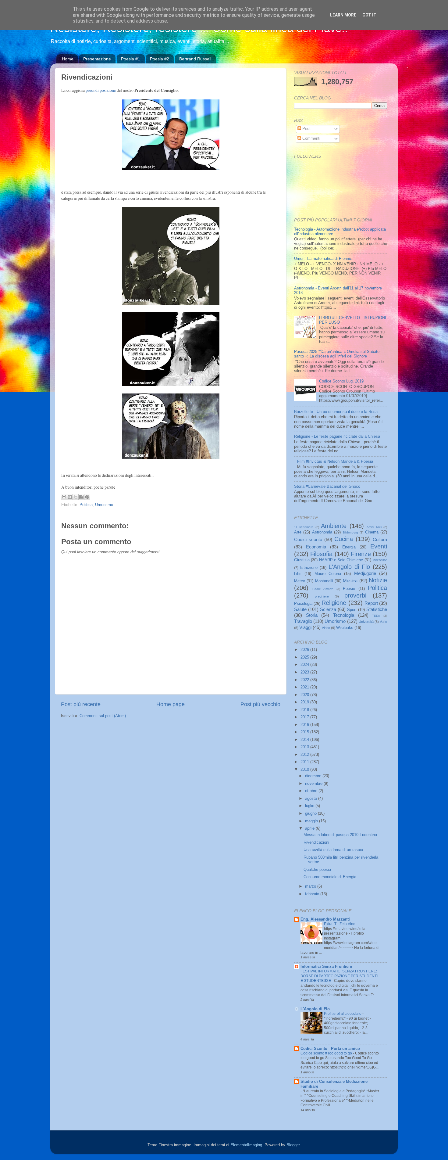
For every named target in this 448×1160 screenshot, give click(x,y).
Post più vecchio (260, 704)
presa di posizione (100, 90)
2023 (305, 672)
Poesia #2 (159, 58)
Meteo (299, 581)
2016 (305, 725)
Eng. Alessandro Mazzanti (325, 919)
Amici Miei (374, 527)
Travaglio (303, 621)
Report (371, 603)
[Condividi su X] (76, 497)
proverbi (355, 595)
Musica (350, 580)
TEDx (376, 615)
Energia (349, 547)
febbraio (312, 894)
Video (326, 628)
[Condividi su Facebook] (81, 497)
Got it (369, 15)
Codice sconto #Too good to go (326, 1053)
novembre (314, 783)
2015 (305, 732)
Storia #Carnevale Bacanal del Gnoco (327, 486)
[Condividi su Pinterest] (87, 497)
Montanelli (324, 581)
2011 (305, 762)
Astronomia (322, 532)
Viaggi (305, 627)
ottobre (311, 791)
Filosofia (321, 554)
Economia (316, 546)
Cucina (343, 539)
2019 (305, 702)
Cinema (372, 532)
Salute (300, 609)
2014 (305, 740)
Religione (334, 602)
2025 (305, 657)
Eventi (378, 546)
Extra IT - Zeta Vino (340, 924)
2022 (305, 680)
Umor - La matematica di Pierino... (324, 259)
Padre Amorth (323, 589)
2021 (305, 687)
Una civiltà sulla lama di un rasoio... (335, 850)
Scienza (328, 609)
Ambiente (334, 526)
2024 (305, 665)
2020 (305, 695)
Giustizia (302, 560)
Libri (297, 574)
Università (366, 621)
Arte (297, 532)
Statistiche (376, 609)
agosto (311, 798)
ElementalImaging (246, 1145)
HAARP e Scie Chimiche (341, 560)
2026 (305, 650)
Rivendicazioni (316, 842)
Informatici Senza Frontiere (326, 966)
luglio (310, 806)
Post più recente (81, 704)
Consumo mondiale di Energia (330, 877)
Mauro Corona (328, 574)
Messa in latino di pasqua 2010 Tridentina (340, 835)
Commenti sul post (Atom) (103, 716)
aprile (310, 828)
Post (306, 129)
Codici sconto (308, 539)
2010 (305, 769)
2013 (305, 747)
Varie (383, 621)
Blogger (293, 1145)
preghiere (322, 596)
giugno (311, 813)
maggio (312, 821)
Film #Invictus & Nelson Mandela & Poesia (335, 461)
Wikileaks (344, 628)
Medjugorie (365, 573)
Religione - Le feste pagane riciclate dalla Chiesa (337, 436)
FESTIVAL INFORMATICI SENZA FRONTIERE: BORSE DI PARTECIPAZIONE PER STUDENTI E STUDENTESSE (339, 976)
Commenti (310, 138)
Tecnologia (343, 615)
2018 (305, 710)
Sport (352, 610)
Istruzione (309, 568)
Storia (312, 615)
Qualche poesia (317, 869)
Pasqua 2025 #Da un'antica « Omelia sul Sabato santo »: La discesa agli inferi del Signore (336, 354)
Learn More (343, 15)
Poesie (349, 589)
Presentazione (97, 58)
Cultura (380, 539)
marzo (311, 886)
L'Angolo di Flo (349, 566)
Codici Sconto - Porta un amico (330, 1049)
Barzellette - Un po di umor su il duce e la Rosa (336, 412)
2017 (305, 717)
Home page (170, 704)
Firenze (361, 554)
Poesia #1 (130, 58)
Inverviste (379, 560)
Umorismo (104, 505)
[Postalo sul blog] (70, 497)
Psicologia (303, 604)
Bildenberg (350, 532)
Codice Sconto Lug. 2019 (341, 381)
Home (67, 58)
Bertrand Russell (195, 58)
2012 (305, 754)
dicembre (313, 776)
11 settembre (303, 527)
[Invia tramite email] (64, 497)
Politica (86, 505)
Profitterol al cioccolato (343, 1013)
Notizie (378, 580)
